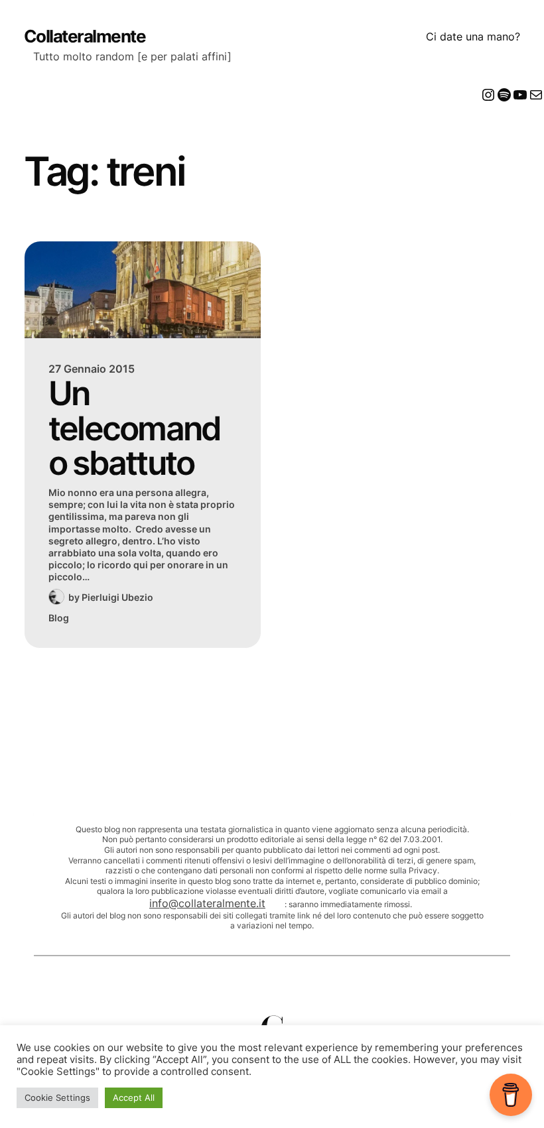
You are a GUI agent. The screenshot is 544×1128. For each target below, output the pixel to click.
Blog (58, 617)
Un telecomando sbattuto (134, 428)
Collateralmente (85, 36)
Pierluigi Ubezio (117, 597)
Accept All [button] (134, 1097)
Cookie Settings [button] (57, 1097)
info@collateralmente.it (207, 903)
